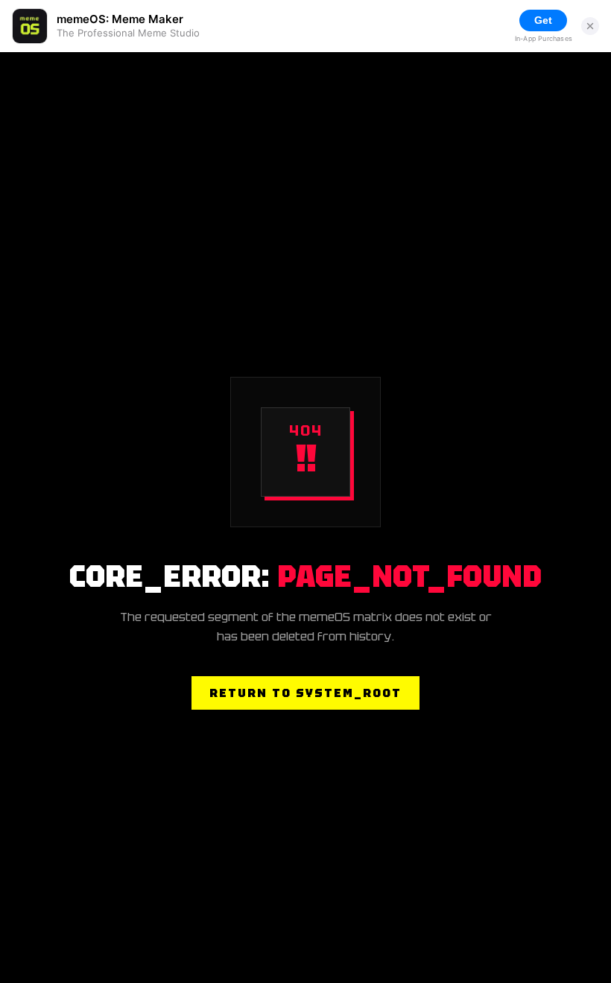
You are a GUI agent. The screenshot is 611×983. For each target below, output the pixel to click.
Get (543, 20)
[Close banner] (590, 26)
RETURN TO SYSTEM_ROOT (305, 693)
